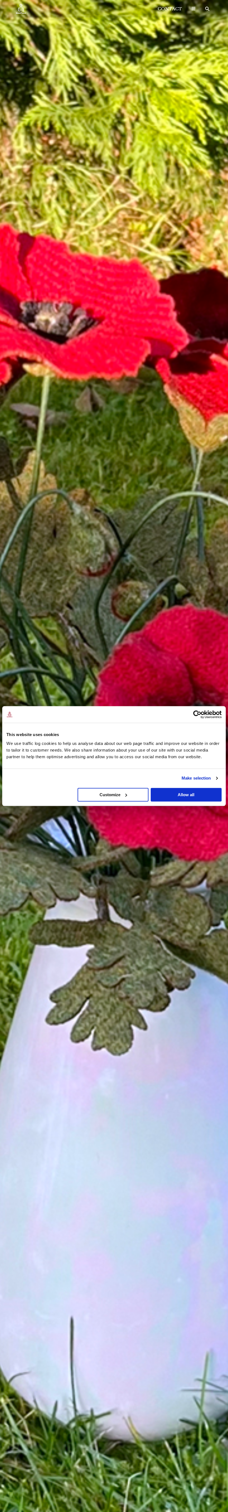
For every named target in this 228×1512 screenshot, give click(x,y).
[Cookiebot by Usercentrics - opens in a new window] (197, 714)
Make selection (196, 778)
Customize (110, 794)
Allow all (186, 794)
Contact (170, 8)
